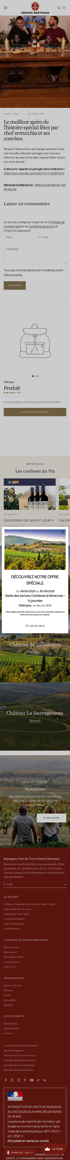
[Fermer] (62, 532)
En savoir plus (35, 626)
